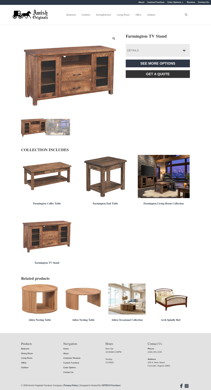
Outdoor (151, 15)
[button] (113, 38)
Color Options (174, 2)
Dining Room (27, 353)
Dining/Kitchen (103, 15)
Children (86, 15)
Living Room (123, 15)
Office (138, 15)
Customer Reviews (71, 358)
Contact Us (203, 2)
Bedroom (71, 15)
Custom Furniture (155, 2)
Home (66, 349)
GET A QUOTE (158, 74)
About (141, 2)
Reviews (191, 2)
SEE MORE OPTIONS (157, 63)
